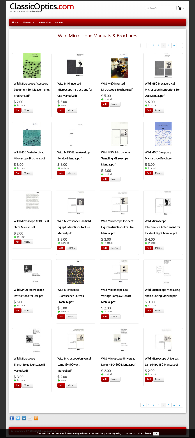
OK (156, 433)
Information (45, 22)
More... (27, 110)
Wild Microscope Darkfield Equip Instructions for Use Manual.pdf (74, 227)
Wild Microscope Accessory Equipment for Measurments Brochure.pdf (32, 89)
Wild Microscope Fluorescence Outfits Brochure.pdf (70, 296)
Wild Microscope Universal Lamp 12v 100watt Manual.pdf (74, 364)
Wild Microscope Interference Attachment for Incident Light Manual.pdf (162, 227)
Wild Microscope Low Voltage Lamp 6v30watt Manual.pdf (116, 296)
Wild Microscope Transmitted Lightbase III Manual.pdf (30, 364)
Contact (59, 22)
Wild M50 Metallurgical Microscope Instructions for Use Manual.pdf (162, 89)
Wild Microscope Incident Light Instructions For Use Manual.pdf (117, 227)
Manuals (28, 22)
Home (15, 22)
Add (18, 110)
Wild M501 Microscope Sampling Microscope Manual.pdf (115, 158)
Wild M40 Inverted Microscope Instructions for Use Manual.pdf (74, 89)
